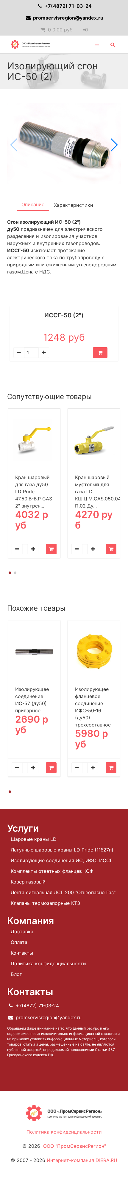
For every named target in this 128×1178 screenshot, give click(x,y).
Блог (16, 974)
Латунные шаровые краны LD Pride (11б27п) (62, 850)
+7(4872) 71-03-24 (67, 6)
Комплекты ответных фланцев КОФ (52, 871)
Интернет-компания (82, 1160)
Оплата (19, 942)
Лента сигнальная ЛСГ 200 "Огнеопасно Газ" (63, 892)
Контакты (22, 953)
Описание (32, 204)
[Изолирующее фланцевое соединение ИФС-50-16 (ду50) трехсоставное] (94, 652)
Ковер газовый (28, 882)
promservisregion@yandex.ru (67, 18)
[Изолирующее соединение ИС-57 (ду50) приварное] (34, 652)
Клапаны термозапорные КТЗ (45, 903)
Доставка (22, 931)
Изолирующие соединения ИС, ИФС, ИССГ (62, 860)
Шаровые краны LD (34, 839)
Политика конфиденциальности (48, 963)
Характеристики (73, 205)
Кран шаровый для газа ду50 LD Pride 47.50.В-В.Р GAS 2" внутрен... (33, 491)
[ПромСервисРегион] (30, 44)
